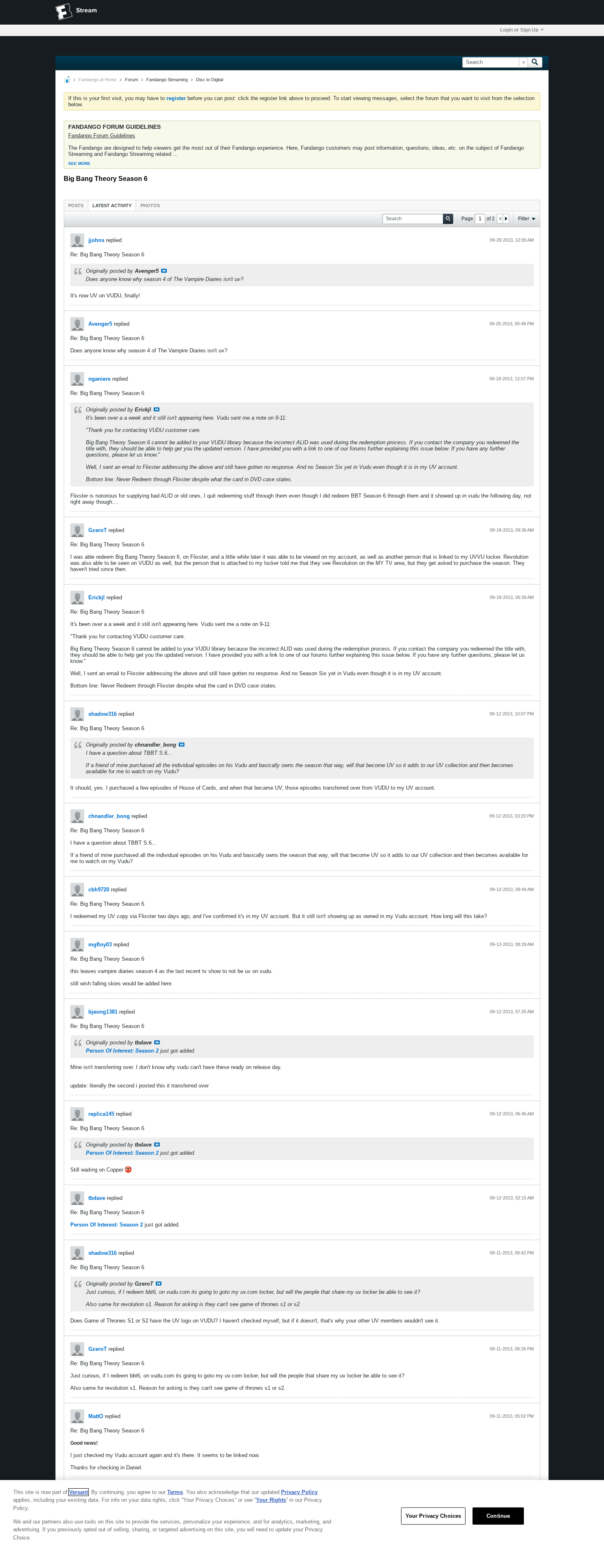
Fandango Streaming (167, 79)
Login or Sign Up (519, 30)
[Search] (535, 62)
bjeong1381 (103, 1012)
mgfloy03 (100, 944)
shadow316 (102, 714)
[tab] (76, 205)
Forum (131, 79)
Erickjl (96, 597)
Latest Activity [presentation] (111, 205)
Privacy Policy (299, 1492)
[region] (302, 1515)
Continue (498, 1516)
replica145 (101, 1114)
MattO (95, 1416)
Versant (78, 1492)
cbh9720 (98, 889)
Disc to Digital (209, 79)
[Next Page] (506, 218)
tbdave (96, 1198)
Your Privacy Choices (433, 1516)
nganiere (99, 379)
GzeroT (97, 530)
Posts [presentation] (75, 205)
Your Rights (271, 1500)
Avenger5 (100, 324)
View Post (164, 271)
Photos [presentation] (150, 205)
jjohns (96, 240)
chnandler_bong (109, 816)
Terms (175, 1492)
